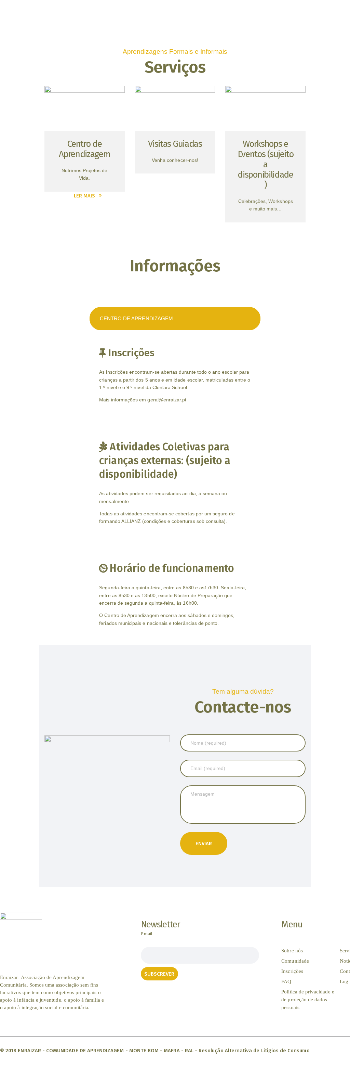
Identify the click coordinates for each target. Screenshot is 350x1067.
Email (146, 934)
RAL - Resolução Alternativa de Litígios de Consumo (247, 1050)
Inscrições (292, 971)
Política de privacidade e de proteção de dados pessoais (307, 999)
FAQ (286, 981)
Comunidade (295, 961)
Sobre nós (292, 950)
